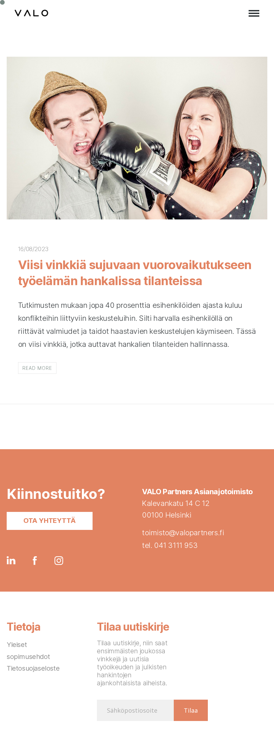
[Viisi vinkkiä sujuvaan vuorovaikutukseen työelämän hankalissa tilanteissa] (137, 217)
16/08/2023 (33, 248)
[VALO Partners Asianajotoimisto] (31, 13)
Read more (37, 368)
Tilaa (191, 710)
